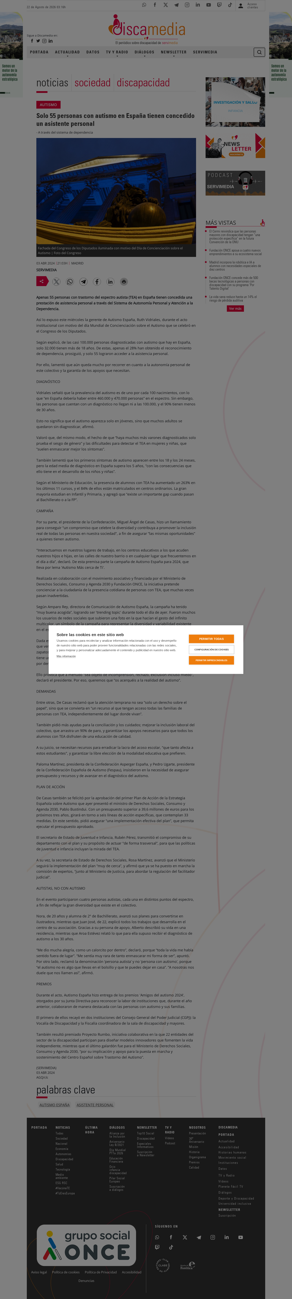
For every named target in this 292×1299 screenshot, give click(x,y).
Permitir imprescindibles (211, 660)
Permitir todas (211, 638)
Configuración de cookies (211, 649)
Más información (66, 656)
